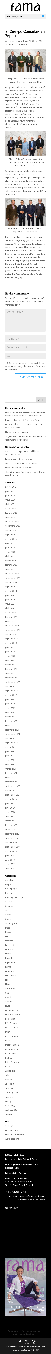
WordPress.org (12, 1138)
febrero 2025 (11, 564)
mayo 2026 (10, 499)
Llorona (28, 459)
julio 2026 (9, 491)
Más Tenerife (11, 1023)
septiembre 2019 (13, 846)
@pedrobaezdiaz (12, 1167)
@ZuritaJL (34, 1159)
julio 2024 (9, 595)
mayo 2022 (10, 708)
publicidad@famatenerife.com (31, 1199)
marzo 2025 (10, 560)
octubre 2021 (11, 738)
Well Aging (10, 1105)
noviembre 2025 (12, 525)
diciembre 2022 (12, 677)
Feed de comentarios (15, 1134)
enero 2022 (10, 725)
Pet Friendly (10, 1053)
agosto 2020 (11, 799)
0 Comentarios (22, 44)
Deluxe (8, 932)
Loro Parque (11, 1018)
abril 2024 (9, 608)
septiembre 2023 (13, 638)
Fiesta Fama (10, 975)
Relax (7, 1066)
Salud (7, 1075)
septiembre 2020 (13, 794)
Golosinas (9, 997)
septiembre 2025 (13, 534)
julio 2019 (9, 855)
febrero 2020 (11, 825)
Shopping (9, 1083)
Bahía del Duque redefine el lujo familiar (23, 420)
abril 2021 (9, 764)
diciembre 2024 (12, 573)
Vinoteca (9, 1097)
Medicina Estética (13, 1027)
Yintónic (8, 1114)
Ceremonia (10, 906)
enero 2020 (10, 829)
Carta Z (8, 901)
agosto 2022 (11, 695)
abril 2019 (9, 868)
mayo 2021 (10, 760)
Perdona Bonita (12, 1049)
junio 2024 (10, 599)
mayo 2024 (10, 603)
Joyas (7, 1005)
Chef (7, 910)
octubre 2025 (11, 530)
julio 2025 (9, 543)
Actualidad (10, 880)
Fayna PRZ (10, 971)
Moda (7, 1040)
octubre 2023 (11, 634)
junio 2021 (10, 755)
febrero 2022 (11, 721)
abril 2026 (9, 504)
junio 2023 (10, 651)
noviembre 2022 (12, 682)
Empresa (9, 940)
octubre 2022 (11, 686)
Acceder (8, 1125)
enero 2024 (10, 621)
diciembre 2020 (12, 781)
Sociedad (9, 1088)
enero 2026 (10, 517)
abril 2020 (9, 816)
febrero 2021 (11, 773)
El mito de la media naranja (17, 432)
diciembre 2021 (12, 729)
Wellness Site (11, 1110)
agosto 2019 (11, 851)
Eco (6, 936)
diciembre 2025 (12, 521)
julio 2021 (9, 751)
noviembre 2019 (12, 838)
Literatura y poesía (13, 1014)
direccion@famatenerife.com (31, 1196)
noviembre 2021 (12, 734)
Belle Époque (11, 888)
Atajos (8, 884)
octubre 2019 (11, 842)
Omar (7, 463)
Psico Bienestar (12, 1062)
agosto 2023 (11, 643)
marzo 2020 (10, 820)
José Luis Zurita (21, 1159)
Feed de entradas (13, 1130)
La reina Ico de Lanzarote (25, 463)
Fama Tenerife (15, 41)
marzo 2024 (10, 612)
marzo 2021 (10, 768)
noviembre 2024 (12, 578)
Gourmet (9, 1001)
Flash (7, 984)
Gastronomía (11, 988)
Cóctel (8, 914)
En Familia (9, 949)
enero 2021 (10, 777)
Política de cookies (31, 1331)
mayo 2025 (10, 552)
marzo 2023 (10, 664)
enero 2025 (10, 569)
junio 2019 (10, 860)
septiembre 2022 (13, 690)
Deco (7, 927)
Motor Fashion (12, 1044)
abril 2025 (9, 556)
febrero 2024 (11, 617)
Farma (8, 966)
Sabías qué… (11, 1071)
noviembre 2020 (12, 786)
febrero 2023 (11, 669)
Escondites (10, 958)
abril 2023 (9, 660)
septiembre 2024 (13, 586)
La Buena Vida (11, 1010)
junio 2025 (10, 547)
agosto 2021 (11, 747)
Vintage (8, 1101)
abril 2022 (9, 712)
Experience (10, 962)
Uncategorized (11, 1092)
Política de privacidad (24, 1334)
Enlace (8, 953)
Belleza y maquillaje (14, 897)
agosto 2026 (11, 486)
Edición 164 (27, 467)
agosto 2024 (11, 591)
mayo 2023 (10, 656)
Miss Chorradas (12, 1036)
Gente (8, 992)
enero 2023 (10, 673)
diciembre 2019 (12, 833)
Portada (8, 1058)
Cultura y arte (11, 923)
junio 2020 (10, 807)
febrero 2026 (11, 513)
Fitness (8, 979)
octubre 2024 (11, 582)
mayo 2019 (10, 864)
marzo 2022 (10, 716)
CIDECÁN (35, 1350)
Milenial (8, 1031)
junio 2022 (10, 703)
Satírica (8, 1079)
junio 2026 (10, 495)
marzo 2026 (10, 508)
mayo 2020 (10, 812)
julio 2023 (9, 647)
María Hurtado (11, 467)
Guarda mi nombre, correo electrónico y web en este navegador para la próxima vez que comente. (25, 366)
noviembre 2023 (12, 630)
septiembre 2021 (13, 742)
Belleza (8, 893)
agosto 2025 (11, 539)
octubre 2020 (11, 790)
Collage (8, 919)
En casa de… (11, 945)
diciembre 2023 (12, 625)
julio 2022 (9, 699)
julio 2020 (9, 803)
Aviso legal (13, 1331)
